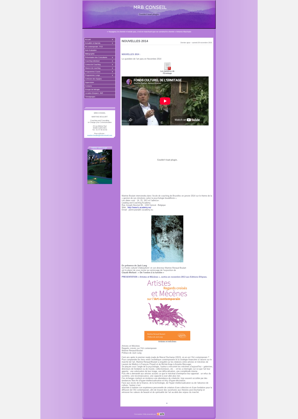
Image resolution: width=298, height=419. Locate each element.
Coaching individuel (92, 61)
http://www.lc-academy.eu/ (139, 207)
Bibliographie (90, 54)
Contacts (88, 86)
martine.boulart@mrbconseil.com (99, 135)
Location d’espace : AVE (94, 93)
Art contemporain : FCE (94, 47)
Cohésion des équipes (93, 79)
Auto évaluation (91, 50)
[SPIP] (160, 415)
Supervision (89, 82)
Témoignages (90, 97)
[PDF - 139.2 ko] (167, 69)
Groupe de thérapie (92, 89)
